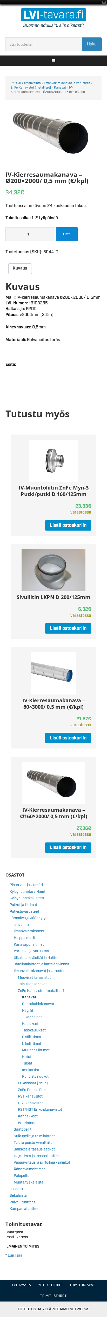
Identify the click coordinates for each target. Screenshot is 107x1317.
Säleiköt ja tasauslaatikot (34, 1149)
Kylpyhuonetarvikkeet (27, 891)
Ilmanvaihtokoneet (29, 931)
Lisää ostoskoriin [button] (68, 525)
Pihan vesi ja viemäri (26, 885)
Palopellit (21, 1175)
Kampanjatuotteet (25, 1208)
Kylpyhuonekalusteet (27, 898)
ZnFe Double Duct (32, 1090)
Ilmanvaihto (32, 83)
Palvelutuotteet (22, 1202)
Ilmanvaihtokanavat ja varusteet (67, 83)
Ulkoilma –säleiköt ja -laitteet (37, 958)
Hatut (26, 1057)
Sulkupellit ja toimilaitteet (34, 1136)
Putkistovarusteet (24, 911)
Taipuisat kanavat (32, 984)
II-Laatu (16, 1189)
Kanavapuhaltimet (29, 944)
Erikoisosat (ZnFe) (33, 1083)
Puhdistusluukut (35, 1076)
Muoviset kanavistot (34, 977)
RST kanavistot (30, 1096)
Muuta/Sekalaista (28, 1182)
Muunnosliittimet (36, 1050)
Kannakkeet (28, 1116)
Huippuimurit (24, 938)
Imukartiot (30, 1070)
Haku (92, 44)
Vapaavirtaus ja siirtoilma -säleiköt (42, 1162)
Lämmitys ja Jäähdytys (28, 918)
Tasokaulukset (34, 1030)
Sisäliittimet (31, 1037)
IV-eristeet (27, 1123)
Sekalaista (18, 1195)
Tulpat (27, 1063)
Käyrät (27, 1010)
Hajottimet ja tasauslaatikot (36, 1156)
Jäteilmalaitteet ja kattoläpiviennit (41, 964)
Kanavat (60, 88)
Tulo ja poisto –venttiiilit (33, 1142)
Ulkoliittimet (31, 1044)
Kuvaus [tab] (20, 268)
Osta (67, 234)
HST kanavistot (30, 1103)
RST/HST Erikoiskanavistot (40, 1109)
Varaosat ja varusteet (31, 951)
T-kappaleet (32, 1017)
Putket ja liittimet (23, 905)
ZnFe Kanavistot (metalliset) (31, 88)
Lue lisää (15, 1255)
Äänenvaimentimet (29, 1169)
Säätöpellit (22, 1129)
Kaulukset (30, 1024)
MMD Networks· (75, 1309)
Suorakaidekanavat (38, 1004)
